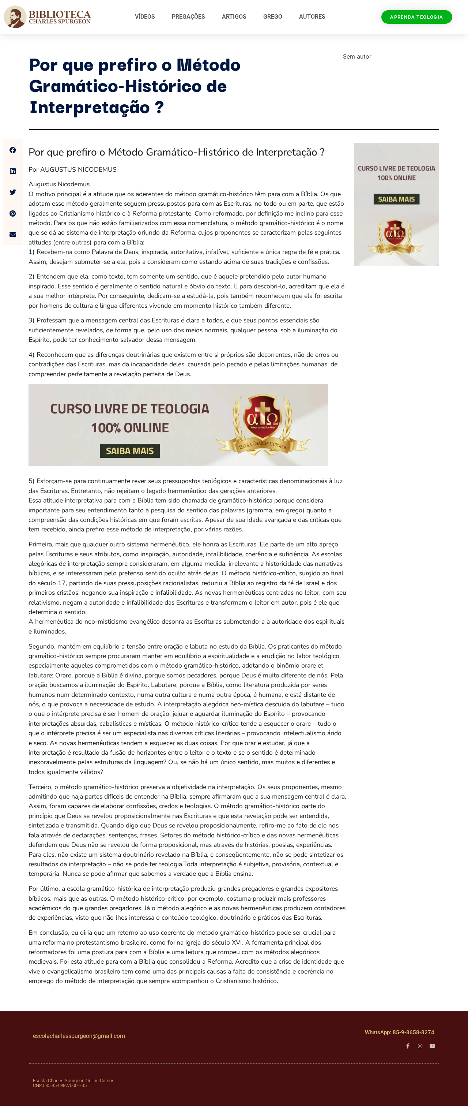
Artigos (234, 16)
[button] (13, 150)
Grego (272, 16)
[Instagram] (420, 1046)
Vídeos (145, 16)
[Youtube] (432, 1046)
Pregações (188, 16)
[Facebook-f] (407, 1046)
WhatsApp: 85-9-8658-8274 (399, 1032)
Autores (312, 16)
